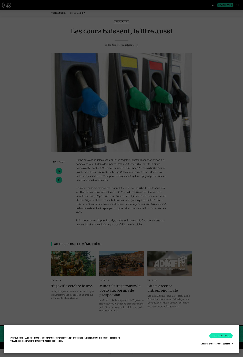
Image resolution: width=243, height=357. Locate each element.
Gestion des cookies (53, 341)
